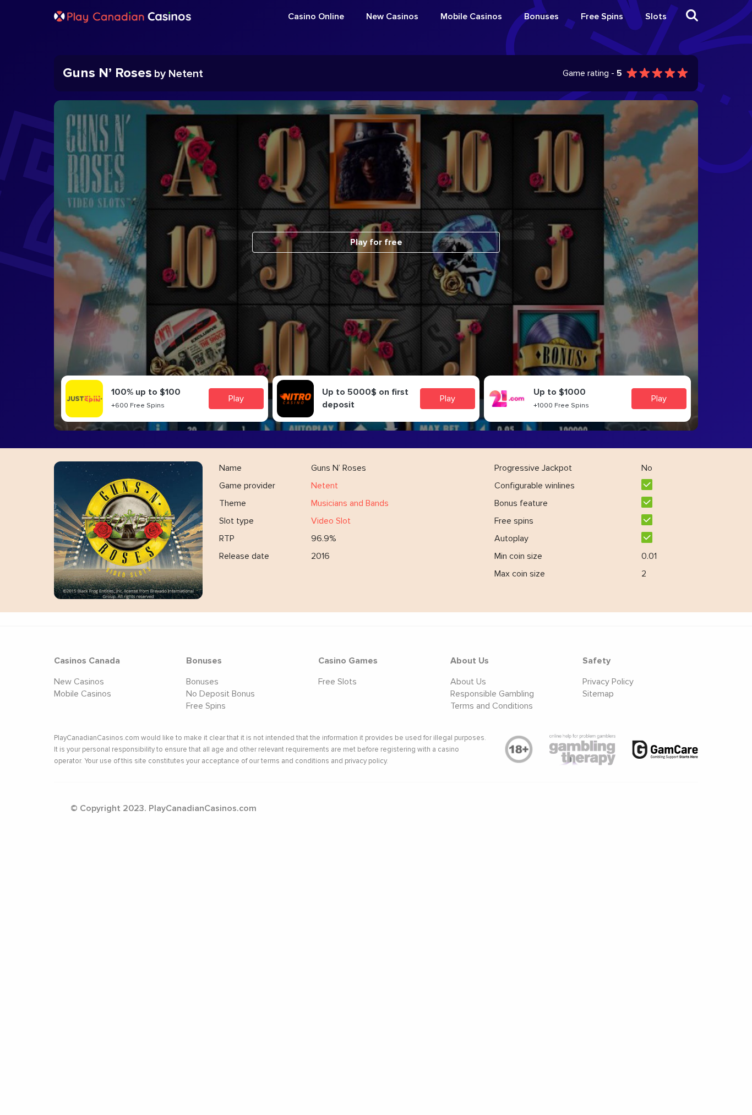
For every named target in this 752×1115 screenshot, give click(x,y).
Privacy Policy (608, 681)
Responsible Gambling (492, 693)
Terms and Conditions (491, 705)
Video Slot (331, 520)
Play (236, 398)
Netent (324, 485)
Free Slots (337, 681)
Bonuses (541, 16)
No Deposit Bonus (220, 693)
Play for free (376, 242)
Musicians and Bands (350, 503)
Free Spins (602, 16)
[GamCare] (665, 749)
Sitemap (598, 693)
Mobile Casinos (471, 16)
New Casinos (392, 16)
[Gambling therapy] (582, 750)
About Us (468, 681)
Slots (656, 16)
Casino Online (316, 16)
